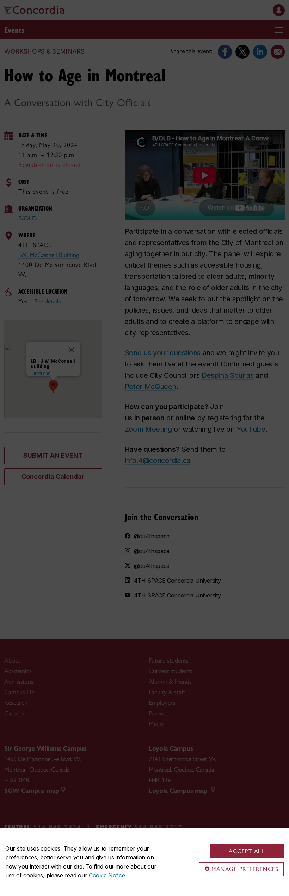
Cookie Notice (107, 875)
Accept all (247, 851)
